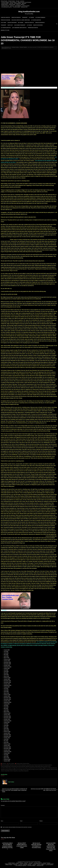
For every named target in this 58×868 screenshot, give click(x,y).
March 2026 (6, 657)
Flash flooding (13, 766)
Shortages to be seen (35, 769)
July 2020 (6, 754)
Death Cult (22, 4)
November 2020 (7, 748)
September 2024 (7, 685)
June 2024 (6, 690)
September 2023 (7, 702)
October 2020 (7, 750)
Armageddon (7, 764)
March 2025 (6, 676)
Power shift (48, 767)
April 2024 (6, 691)
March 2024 (6, 693)
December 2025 (7, 662)
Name (2, 820)
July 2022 (6, 723)
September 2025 (7, 666)
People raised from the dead (34, 767)
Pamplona (27, 767)
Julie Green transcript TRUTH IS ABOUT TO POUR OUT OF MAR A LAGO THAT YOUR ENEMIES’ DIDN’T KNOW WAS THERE (14, 790)
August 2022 (7, 722)
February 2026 (7, 659)
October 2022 (7, 719)
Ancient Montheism (17, 3)
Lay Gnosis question (5, 3)
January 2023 (7, 714)
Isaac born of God (47, 766)
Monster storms (22, 767)
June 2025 (6, 671)
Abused (3, 764)
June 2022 (6, 725)
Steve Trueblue (11, 782)
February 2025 (7, 677)
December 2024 (7, 680)
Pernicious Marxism (13, 2)
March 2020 (6, 757)
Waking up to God (5, 30)
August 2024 (7, 686)
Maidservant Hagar (12, 767)
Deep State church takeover (43, 764)
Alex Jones (11, 3)
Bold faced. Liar (12, 764)
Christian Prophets (11, 1)
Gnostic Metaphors (18, 5)
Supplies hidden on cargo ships (44, 769)
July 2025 (6, 670)
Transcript (17, 1)
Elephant (50, 764)
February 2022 (7, 731)
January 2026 (7, 660)
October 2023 (7, 700)
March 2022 (6, 730)
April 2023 (6, 710)
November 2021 (7, 736)
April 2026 (6, 656)
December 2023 (7, 697)
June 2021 (6, 739)
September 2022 (7, 720)
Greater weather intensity (39, 766)
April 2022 (6, 728)
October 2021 (7, 737)
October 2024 (7, 683)
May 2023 (6, 708)
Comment (3, 805)
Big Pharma (24, 3)
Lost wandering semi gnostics (19, 27)
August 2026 (7, 649)
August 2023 (7, 703)
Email (21, 820)
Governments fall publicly (20, 766)
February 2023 (7, 713)
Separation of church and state (6, 769)
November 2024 (7, 682)
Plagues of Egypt (43, 767)
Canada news (23, 764)
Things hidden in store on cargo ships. (11, 770)
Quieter (51, 767)
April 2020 (6, 756)
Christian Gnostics (4, 1)
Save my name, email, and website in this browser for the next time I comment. (17, 827)
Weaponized (26, 770)
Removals (55, 767)
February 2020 (7, 759)
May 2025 (6, 673)
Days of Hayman (35, 764)
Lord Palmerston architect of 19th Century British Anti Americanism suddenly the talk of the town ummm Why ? (7, 846)
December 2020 (7, 746)
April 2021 (6, 742)
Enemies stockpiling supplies (6, 766)
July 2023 (6, 705)
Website (41, 820)
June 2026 (6, 653)
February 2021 (7, 743)
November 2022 (7, 717)
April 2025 (6, 674)
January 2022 (7, 733)
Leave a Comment (11, 763)
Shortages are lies (15, 769)
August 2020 (7, 753)
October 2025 (7, 665)
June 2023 (6, 706)
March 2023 (6, 711)
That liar (2, 770)
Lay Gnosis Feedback (5, 2)
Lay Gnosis (22, 1)
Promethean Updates (33, 27)
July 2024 (6, 688)
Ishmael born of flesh (4, 767)
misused (17, 767)
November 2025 (7, 663)
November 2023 (7, 699)
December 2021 (7, 734)
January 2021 (7, 745)
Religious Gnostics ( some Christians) (24, 2)
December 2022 (7, 716)
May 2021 (6, 740)
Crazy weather (29, 764)
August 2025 (7, 668)
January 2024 (7, 696)
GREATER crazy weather (30, 766)
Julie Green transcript (5, 5)
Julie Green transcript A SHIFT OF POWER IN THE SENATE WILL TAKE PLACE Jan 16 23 (43, 789)
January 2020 (7, 760)
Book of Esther (18, 764)
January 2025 (7, 679)
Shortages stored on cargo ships (25, 769)
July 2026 (6, 651)
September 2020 (7, 751)
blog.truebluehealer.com (29, 11)
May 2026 (6, 654)
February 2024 (7, 694)
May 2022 (6, 726)
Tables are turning (54, 769)
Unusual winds (21, 770)
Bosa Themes (37, 861)
